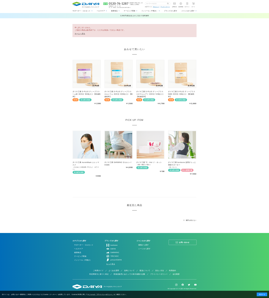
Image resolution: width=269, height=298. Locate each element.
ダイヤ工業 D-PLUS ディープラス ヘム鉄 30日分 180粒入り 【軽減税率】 (87, 94)
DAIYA (113, 249)
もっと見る (110, 264)
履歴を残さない (191, 220)
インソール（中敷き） (83, 260)
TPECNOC (114, 256)
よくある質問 (114, 270)
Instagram (176, 285)
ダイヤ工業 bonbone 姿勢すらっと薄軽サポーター (182, 163)
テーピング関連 (80, 256)
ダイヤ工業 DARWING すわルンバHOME (117, 163)
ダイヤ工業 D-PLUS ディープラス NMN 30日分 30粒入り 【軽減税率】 (181, 94)
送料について (129, 270)
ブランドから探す (170, 11)
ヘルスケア (78, 249)
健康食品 (77, 252)
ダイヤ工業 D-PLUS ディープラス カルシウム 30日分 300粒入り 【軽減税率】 (118, 94)
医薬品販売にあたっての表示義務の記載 (129, 274)
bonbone (113, 245)
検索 (168, 3)
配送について (145, 270)
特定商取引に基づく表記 (99, 274)
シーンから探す (144, 249)
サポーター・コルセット (83, 245)
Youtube (195, 285)
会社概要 (176, 274)
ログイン (187, 6)
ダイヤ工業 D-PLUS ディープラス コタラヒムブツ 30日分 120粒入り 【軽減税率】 (150, 94)
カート (193, 6)
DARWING (114, 252)
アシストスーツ (165, 7)
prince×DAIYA (116, 260)
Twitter (189, 285)
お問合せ (174, 6)
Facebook (183, 285)
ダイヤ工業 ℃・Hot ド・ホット (149, 162)
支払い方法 (159, 270)
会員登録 (180, 6)
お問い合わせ (184, 242)
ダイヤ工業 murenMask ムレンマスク (86, 163)
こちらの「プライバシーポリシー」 (101, 294)
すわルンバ (156, 7)
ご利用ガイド (98, 270)
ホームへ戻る (80, 34)
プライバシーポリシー (159, 274)
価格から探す (143, 245)
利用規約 (172, 270)
